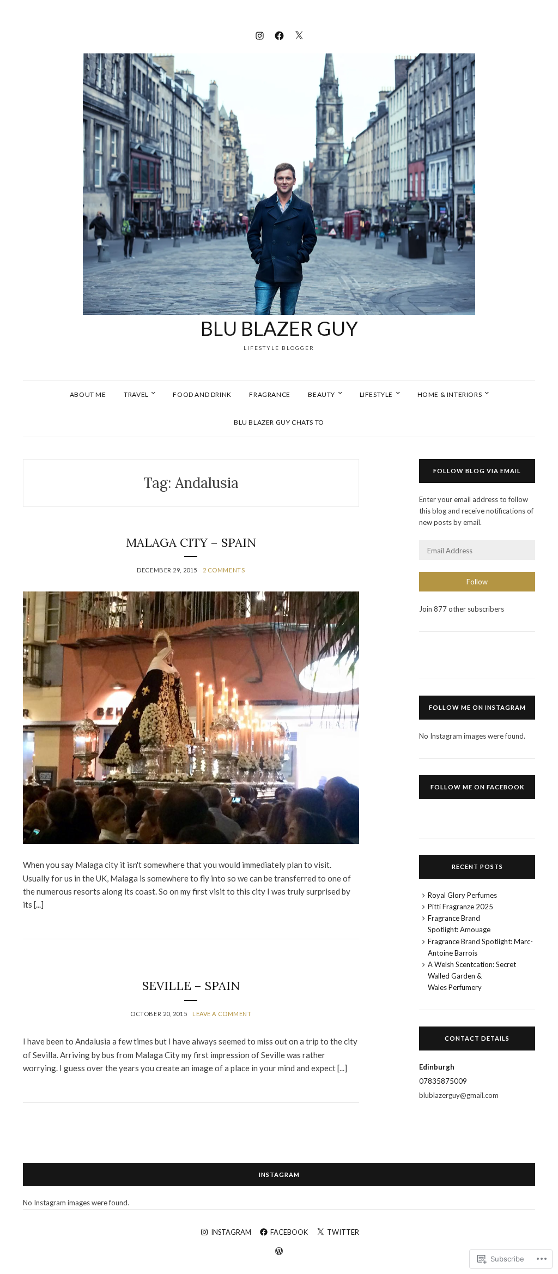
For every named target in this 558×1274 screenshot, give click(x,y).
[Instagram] (259, 34)
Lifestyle (376, 394)
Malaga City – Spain (191, 542)
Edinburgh (436, 1066)
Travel (136, 394)
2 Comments (224, 569)
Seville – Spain (191, 985)
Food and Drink (202, 394)
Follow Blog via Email (477, 470)
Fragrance (269, 394)
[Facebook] (279, 34)
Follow (477, 581)
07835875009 (443, 1081)
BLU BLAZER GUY (279, 328)
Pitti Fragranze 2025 (460, 906)
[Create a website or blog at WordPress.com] (279, 1252)
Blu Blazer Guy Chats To (279, 422)
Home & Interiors (449, 394)
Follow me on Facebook (477, 786)
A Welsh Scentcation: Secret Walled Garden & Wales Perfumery (472, 976)
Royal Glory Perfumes (462, 895)
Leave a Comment (221, 1013)
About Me (88, 394)
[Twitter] (299, 34)
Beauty (321, 394)
